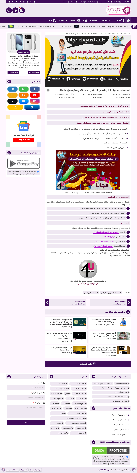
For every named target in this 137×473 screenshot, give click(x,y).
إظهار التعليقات (86, 364)
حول (31, 470)
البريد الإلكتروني (36, 393)
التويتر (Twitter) (110, 237)
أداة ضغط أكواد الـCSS (120, 392)
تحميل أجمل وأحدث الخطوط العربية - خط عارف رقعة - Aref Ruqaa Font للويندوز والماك (59, 335)
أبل (83, 20)
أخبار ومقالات (33, 72)
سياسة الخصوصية (105, 1)
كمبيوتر (118, 20)
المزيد (51, 20)
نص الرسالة (37, 403)
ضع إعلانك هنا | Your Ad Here (117, 397)
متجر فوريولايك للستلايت (119, 415)
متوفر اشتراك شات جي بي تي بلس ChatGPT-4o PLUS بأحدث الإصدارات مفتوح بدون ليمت (61, 26)
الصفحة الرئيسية (125, 33)
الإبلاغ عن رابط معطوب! (120, 401)
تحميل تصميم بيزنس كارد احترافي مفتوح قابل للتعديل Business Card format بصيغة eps (103, 350)
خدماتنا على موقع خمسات (102, 383)
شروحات (74, 20)
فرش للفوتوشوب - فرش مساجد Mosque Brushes (61, 349)
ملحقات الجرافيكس (90, 293)
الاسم (40, 383)
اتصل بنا (116, 1)
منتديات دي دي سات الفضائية (118, 420)
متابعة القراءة (14, 72)
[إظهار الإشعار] (3, 469)
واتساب (65, 1)
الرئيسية (38, 470)
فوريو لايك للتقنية (104, 470)
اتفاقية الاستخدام (92, 1)
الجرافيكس (104, 20)
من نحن (125, 1)
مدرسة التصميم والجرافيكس (111, 33)
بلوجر (62, 20)
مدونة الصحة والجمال (120, 425)
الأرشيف (81, 1)
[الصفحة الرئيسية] (128, 20)
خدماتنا (73, 1)
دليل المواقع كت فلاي (120, 429)
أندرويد (91, 20)
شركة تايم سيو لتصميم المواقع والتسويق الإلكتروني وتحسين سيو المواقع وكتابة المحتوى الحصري (61, 321)
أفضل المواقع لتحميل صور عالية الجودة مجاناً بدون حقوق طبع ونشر (104, 334)
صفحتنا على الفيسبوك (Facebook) (105, 232)
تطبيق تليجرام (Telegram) (103, 246)
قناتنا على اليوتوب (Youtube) (105, 241)
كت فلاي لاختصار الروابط (119, 434)
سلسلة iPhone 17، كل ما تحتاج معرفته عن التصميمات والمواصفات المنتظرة (24, 57)
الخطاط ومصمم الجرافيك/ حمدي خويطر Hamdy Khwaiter (104, 320)
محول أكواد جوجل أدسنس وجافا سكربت (114, 388)
